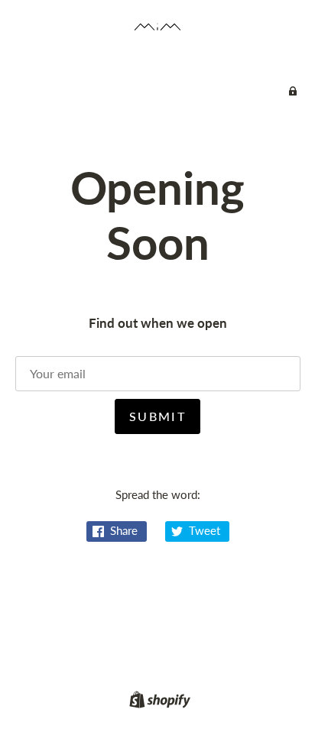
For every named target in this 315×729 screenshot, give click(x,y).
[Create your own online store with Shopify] (157, 702)
